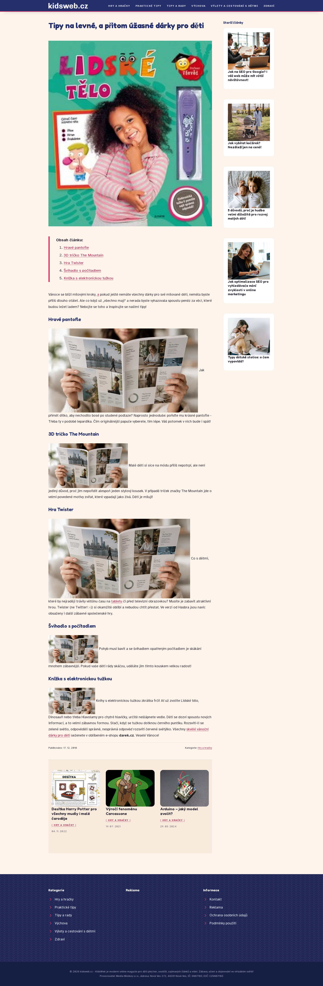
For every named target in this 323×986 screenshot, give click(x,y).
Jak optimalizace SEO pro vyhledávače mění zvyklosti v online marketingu (248, 288)
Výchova (198, 5)
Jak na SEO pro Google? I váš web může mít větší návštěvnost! (247, 76)
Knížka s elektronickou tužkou (88, 278)
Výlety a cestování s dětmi (234, 5)
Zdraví (269, 5)
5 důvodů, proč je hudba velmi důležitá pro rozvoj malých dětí (247, 214)
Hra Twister (74, 263)
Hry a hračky (119, 5)
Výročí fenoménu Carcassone (121, 811)
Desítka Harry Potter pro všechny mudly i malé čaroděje (74, 814)
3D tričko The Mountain (83, 255)
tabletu (116, 601)
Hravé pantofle (76, 247)
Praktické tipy (148, 5)
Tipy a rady (176, 5)
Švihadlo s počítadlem (82, 270)
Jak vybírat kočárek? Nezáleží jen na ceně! (244, 145)
